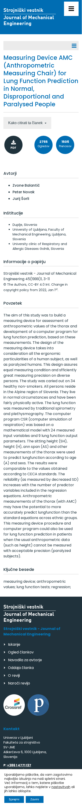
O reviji (14, 675)
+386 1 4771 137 (19, 765)
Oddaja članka (21, 667)
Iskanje (14, 644)
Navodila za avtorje (25, 660)
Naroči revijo (19, 683)
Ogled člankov (21, 652)
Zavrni (34, 799)
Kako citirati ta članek (26, 123)
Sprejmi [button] (14, 799)
